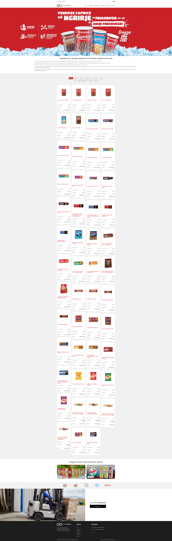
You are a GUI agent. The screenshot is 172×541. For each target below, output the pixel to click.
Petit (75, 80)
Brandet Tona (96, 5)
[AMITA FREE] (101, 471)
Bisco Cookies (95, 78)
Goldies (101, 78)
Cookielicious (87, 78)
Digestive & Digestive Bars (82, 80)
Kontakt (112, 5)
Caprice (76, 78)
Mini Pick (96, 80)
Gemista (81, 78)
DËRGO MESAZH (98, 506)
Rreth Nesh (90, 5)
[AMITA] (71, 471)
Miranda (91, 80)
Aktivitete (108, 5)
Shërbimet (103, 5)
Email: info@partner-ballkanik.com (98, 529)
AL (113, 1)
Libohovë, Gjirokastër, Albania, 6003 (99, 527)
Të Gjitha (70, 78)
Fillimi (86, 5)
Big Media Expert (112, 539)
